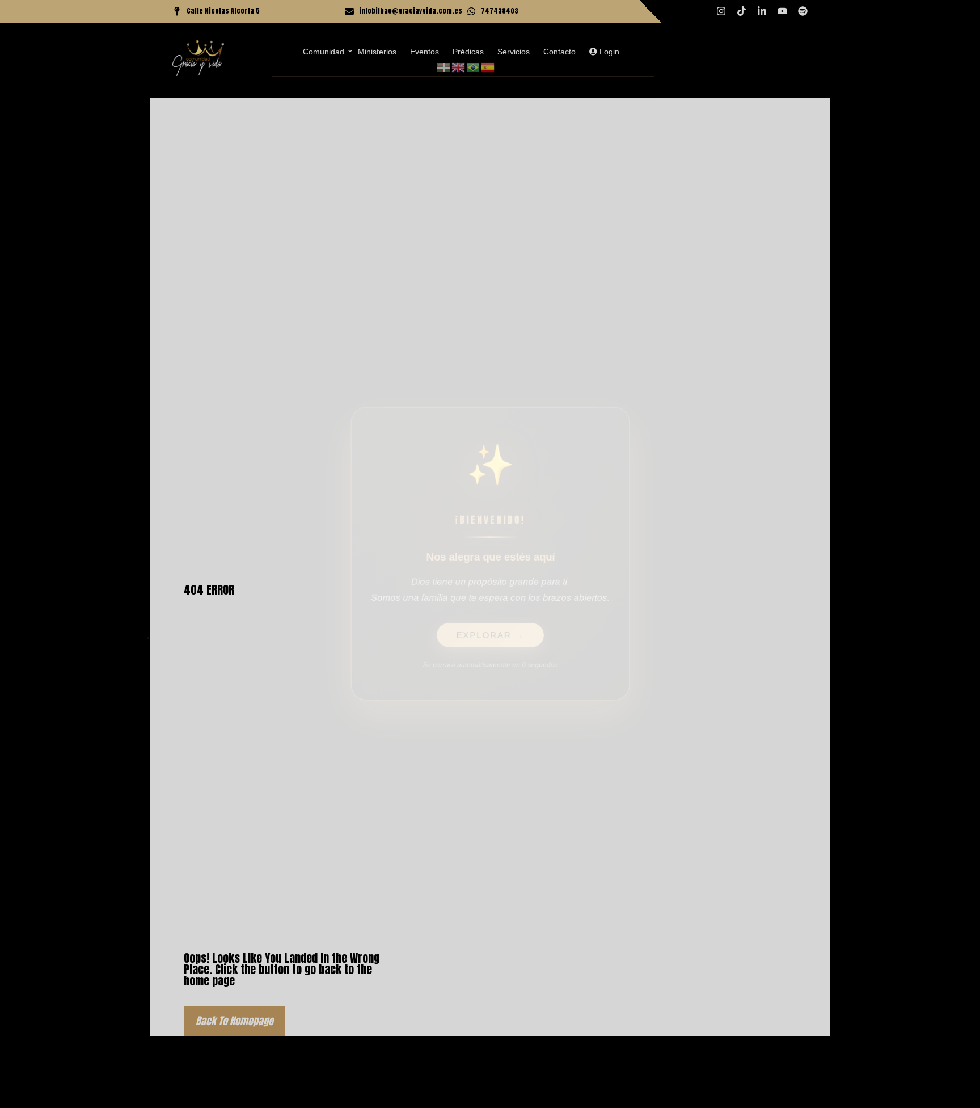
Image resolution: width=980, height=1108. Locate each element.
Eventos (424, 51)
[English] (458, 67)
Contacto (559, 51)
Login (608, 51)
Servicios (513, 51)
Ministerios (377, 51)
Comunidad (323, 51)
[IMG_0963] (198, 58)
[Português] (473, 67)
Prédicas (468, 51)
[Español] (488, 67)
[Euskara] (444, 67)
